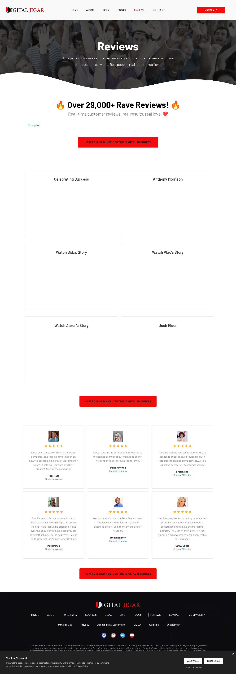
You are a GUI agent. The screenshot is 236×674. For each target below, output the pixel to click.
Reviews (139, 10)
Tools (122, 10)
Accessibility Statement (111, 624)
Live (122, 615)
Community (197, 615)
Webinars (70, 615)
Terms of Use (64, 624)
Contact (159, 10)
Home (74, 10)
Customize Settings (193, 667)
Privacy (84, 624)
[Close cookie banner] (233, 653)
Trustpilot (34, 125)
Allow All (193, 661)
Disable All (213, 661)
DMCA (137, 624)
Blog (106, 10)
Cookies (154, 624)
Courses (91, 615)
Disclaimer (173, 624)
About (90, 10)
